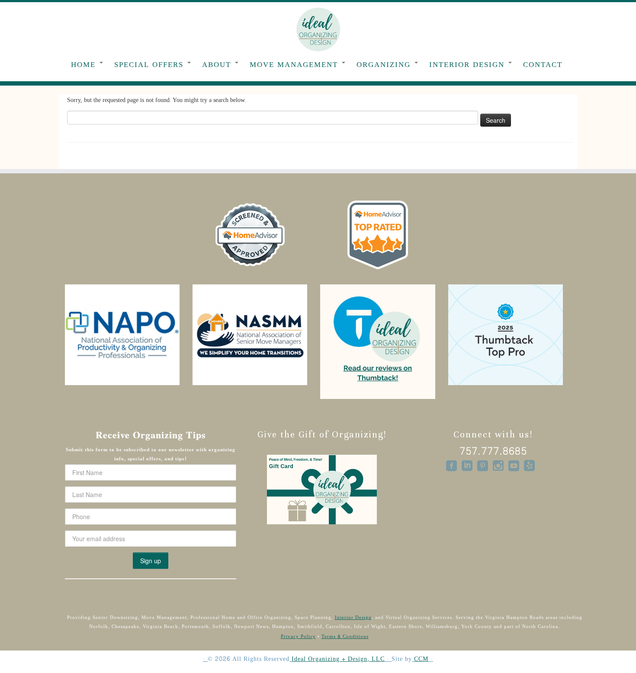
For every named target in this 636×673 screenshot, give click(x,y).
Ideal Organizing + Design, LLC (338, 659)
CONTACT (542, 64)
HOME (85, 64)
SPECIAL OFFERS (150, 64)
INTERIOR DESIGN (468, 64)
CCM (421, 659)
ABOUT (218, 64)
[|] (318, 28)
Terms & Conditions (345, 636)
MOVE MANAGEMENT (295, 64)
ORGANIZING (385, 64)
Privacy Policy (298, 636)
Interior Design (353, 617)
